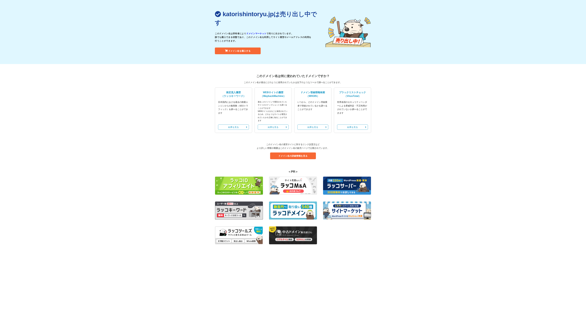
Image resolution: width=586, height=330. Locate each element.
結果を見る (233, 127)
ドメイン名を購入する (239, 51)
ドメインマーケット (256, 33)
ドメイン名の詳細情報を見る (292, 156)
